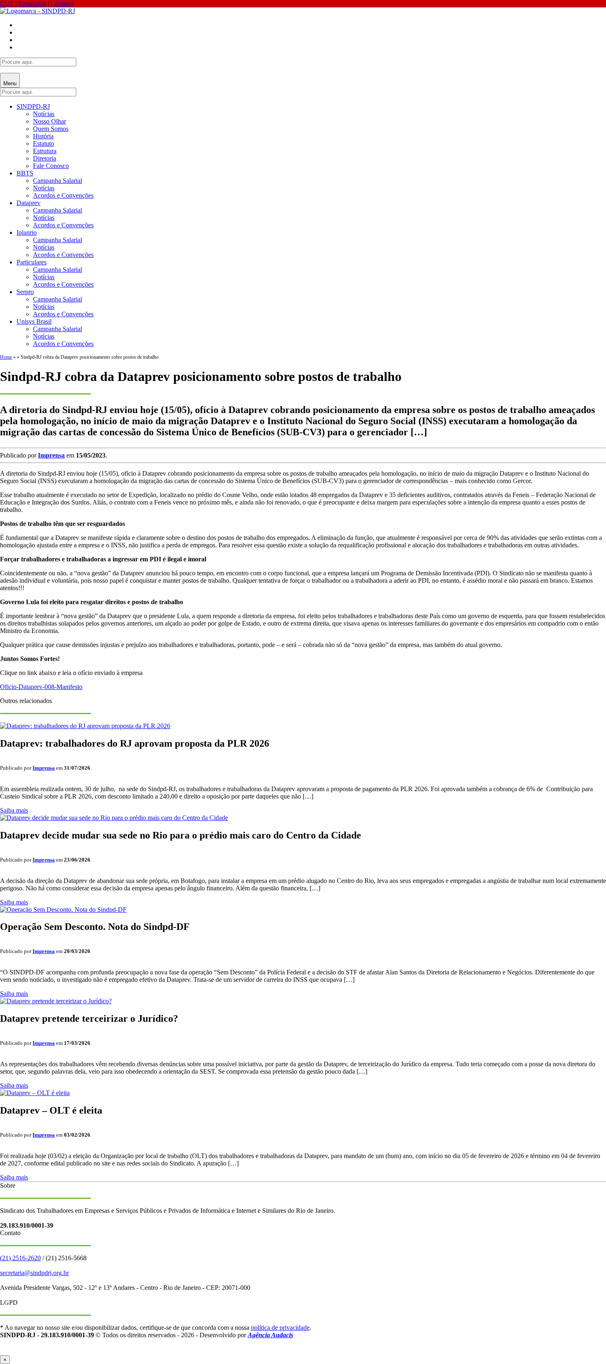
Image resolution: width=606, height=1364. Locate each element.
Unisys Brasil (34, 321)
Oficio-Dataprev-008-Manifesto (41, 686)
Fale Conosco (51, 165)
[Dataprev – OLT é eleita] (35, 1092)
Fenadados (32, 3)
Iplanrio (26, 232)
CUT (7, 3)
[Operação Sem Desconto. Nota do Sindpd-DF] (63, 909)
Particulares (31, 262)
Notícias (43, 113)
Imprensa (51, 455)
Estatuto (43, 143)
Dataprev (28, 202)
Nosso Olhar (49, 121)
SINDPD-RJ (33, 106)
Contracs (62, 3)
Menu (9, 83)
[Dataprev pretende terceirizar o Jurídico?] (56, 1000)
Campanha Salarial (57, 180)
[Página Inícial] (37, 10)
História (43, 136)
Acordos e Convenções (63, 195)
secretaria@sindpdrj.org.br (34, 1272)
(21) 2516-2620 (20, 1257)
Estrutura (44, 150)
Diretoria (44, 158)
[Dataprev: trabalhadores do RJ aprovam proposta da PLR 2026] (85, 725)
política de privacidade (280, 1327)
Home (6, 357)
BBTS (24, 173)
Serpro (25, 291)
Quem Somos (50, 128)
